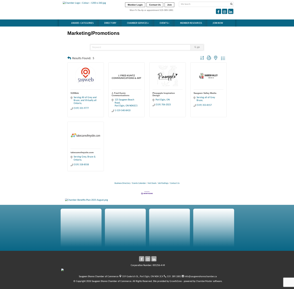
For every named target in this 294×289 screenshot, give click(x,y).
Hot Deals (152, 183)
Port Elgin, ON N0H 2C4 (142, 276)
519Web (75, 93)
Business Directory (122, 183)
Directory (110, 23)
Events (164, 23)
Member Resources (191, 23)
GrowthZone (176, 281)
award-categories (82, 23)
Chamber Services (137, 23)
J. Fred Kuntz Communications (120, 94)
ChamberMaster (204, 281)
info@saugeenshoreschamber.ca (200, 276)
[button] (69, 58)
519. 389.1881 (173, 276)
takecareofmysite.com (82, 152)
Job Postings (163, 183)
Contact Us (174, 183)
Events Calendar (139, 183)
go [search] (198, 47)
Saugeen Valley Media (205, 93)
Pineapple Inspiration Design (164, 94)
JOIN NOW (218, 23)
